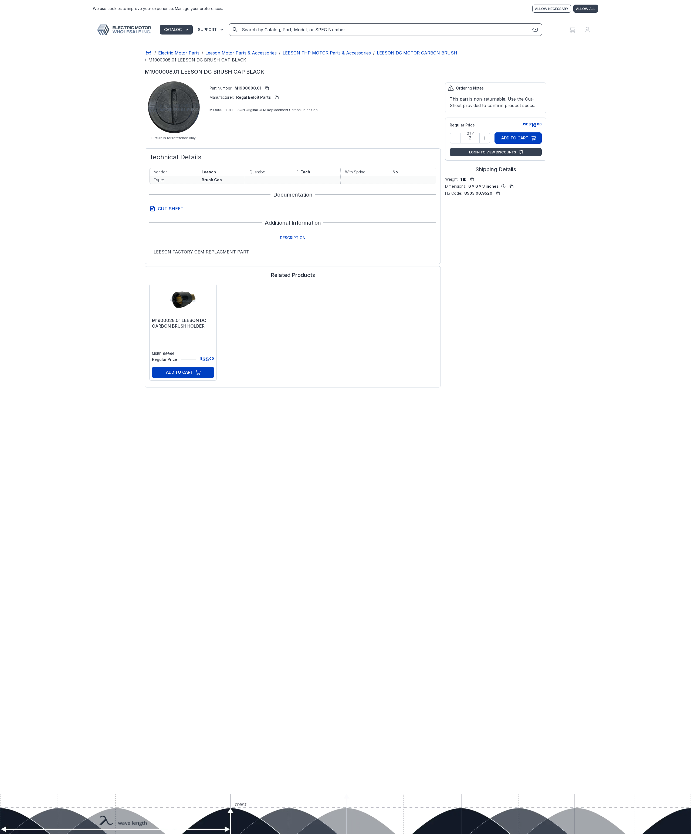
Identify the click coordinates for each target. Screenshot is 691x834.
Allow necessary (551, 8)
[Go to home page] (148, 53)
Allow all (585, 8)
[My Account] (587, 29)
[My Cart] (572, 29)
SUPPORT (207, 29)
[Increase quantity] (485, 138)
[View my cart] (572, 29)
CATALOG (173, 29)
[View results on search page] (235, 29)
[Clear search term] (535, 29)
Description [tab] (293, 237)
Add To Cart (179, 372)
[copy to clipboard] (266, 88)
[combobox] (385, 29)
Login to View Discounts (492, 152)
